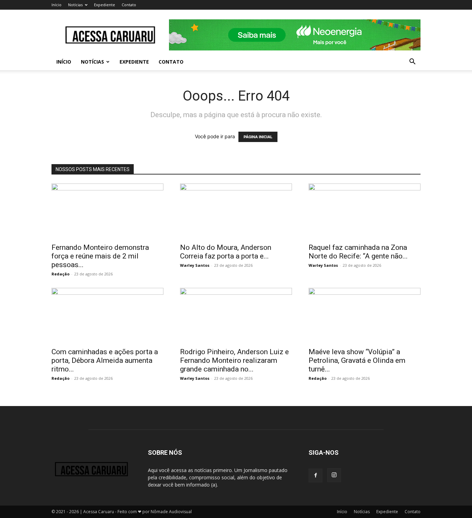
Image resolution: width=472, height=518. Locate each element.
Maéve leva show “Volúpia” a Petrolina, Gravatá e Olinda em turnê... (357, 360)
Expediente (104, 4)
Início (56, 4)
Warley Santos (194, 265)
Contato (129, 4)
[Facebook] (315, 475)
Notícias (75, 4)
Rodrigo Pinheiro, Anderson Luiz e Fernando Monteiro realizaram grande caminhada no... (234, 360)
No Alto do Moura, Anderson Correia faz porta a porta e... (225, 251)
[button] (412, 62)
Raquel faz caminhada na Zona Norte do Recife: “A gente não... (358, 251)
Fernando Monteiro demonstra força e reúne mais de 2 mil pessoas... (100, 256)
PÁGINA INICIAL (258, 136)
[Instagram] (334, 475)
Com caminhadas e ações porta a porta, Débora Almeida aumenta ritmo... (104, 360)
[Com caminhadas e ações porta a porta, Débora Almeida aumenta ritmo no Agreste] (107, 315)
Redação (60, 273)
